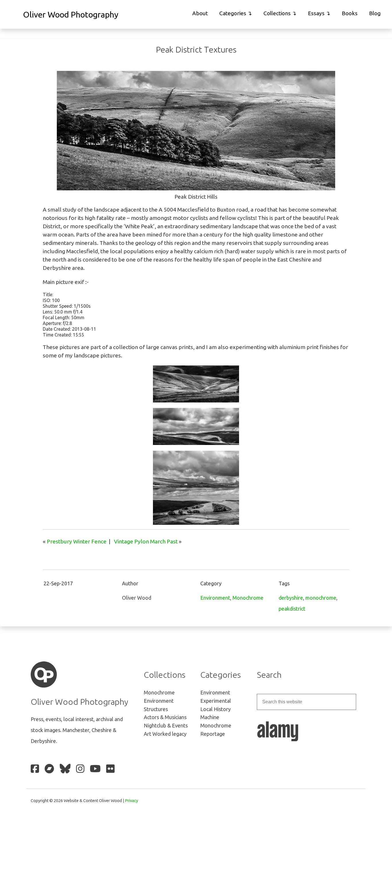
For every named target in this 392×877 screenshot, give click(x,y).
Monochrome (247, 598)
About (200, 13)
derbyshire (291, 598)
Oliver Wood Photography (70, 14)
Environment (215, 598)
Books (350, 13)
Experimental (215, 701)
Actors (165, 717)
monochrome (320, 598)
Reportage (212, 734)
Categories (232, 13)
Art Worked (165, 734)
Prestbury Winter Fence (76, 541)
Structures (156, 709)
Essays (316, 13)
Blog (375, 13)
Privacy (131, 800)
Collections (277, 13)
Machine (209, 717)
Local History (215, 709)
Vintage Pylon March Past (146, 541)
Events (166, 725)
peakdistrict (292, 608)
